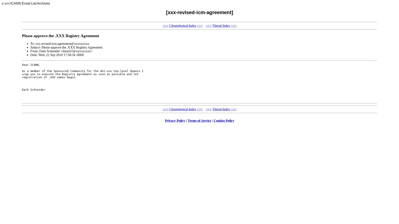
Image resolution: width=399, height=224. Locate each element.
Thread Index (221, 25)
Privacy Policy (175, 120)
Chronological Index (182, 25)
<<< (165, 25)
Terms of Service (199, 120)
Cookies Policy (224, 120)
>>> (200, 25)
